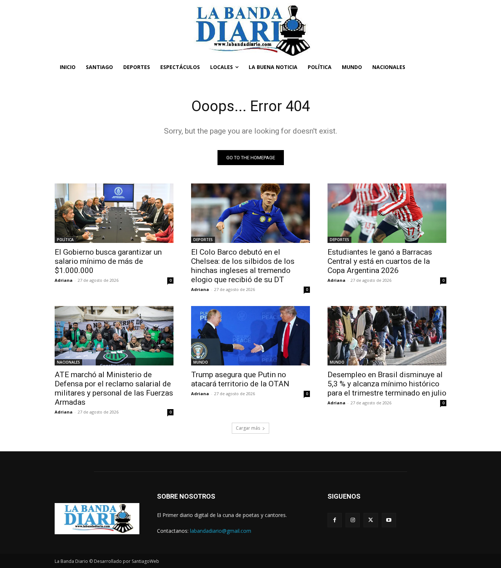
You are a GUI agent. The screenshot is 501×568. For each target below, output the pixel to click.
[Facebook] (335, 520)
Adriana (64, 280)
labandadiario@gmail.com (220, 530)
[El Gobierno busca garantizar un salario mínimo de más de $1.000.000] (114, 213)
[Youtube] (389, 520)
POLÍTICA (65, 239)
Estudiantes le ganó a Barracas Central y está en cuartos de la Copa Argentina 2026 (380, 261)
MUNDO (200, 362)
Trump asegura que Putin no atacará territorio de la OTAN (240, 379)
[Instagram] (352, 520)
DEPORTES (203, 239)
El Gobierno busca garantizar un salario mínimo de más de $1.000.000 (108, 261)
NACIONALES (68, 362)
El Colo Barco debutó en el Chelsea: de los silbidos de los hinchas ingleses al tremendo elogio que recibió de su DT (243, 266)
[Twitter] (370, 520)
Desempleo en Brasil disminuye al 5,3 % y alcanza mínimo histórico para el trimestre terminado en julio (387, 383)
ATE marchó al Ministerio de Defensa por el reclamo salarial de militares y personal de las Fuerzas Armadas (114, 388)
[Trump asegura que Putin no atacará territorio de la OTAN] (250, 335)
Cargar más (248, 428)
